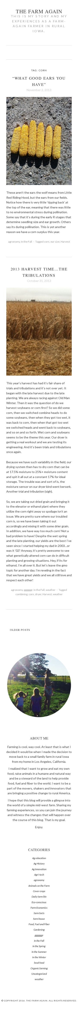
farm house (39, 918)
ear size (55, 241)
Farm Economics (39, 907)
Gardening (39, 929)
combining (21, 594)
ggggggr (28, 589)
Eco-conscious (39, 902)
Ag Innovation (39, 869)
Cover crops (39, 891)
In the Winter (39, 957)
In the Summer (39, 951)
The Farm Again (39, 11)
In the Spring (39, 946)
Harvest (65, 241)
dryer (38, 594)
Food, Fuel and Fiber (39, 924)
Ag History (39, 863)
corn (46, 241)
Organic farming (39, 968)
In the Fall (26, 241)
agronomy (14, 241)
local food (39, 962)
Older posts (20, 629)
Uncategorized (39, 973)
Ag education (39, 858)
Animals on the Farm (39, 885)
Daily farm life (39, 896)
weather (50, 589)
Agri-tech (39, 874)
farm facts (39, 913)
